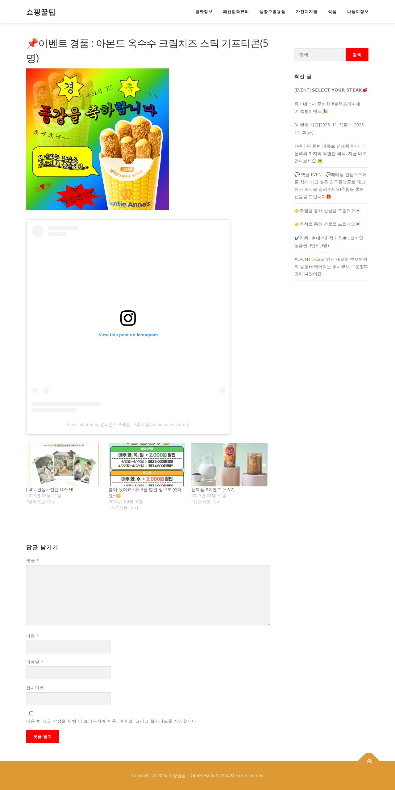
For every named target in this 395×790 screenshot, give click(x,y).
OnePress (200, 775)
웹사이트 (35, 687)
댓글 (32, 560)
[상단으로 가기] (369, 761)
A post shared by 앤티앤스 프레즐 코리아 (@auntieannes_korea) (128, 424)
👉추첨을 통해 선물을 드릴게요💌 (327, 210)
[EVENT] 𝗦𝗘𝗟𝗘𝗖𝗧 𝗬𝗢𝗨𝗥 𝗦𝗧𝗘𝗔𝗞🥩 (331, 90)
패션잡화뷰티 (236, 11)
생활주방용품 (272, 11)
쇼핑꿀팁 (41, 12)
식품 (332, 11)
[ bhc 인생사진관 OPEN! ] (51, 489)
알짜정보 (204, 11)
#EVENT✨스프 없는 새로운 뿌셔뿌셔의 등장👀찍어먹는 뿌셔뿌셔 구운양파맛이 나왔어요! (331, 266)
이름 (32, 636)
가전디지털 (307, 11)
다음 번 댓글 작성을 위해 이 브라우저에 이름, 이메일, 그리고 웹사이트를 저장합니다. (112, 721)
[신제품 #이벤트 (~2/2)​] (229, 464)
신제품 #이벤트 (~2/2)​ (213, 489)
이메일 (35, 662)
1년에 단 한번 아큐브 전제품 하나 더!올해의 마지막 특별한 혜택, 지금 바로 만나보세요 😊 (330, 153)
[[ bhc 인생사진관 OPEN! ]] (64, 464)
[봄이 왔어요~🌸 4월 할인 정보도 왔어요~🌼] (147, 464)
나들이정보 (358, 11)
